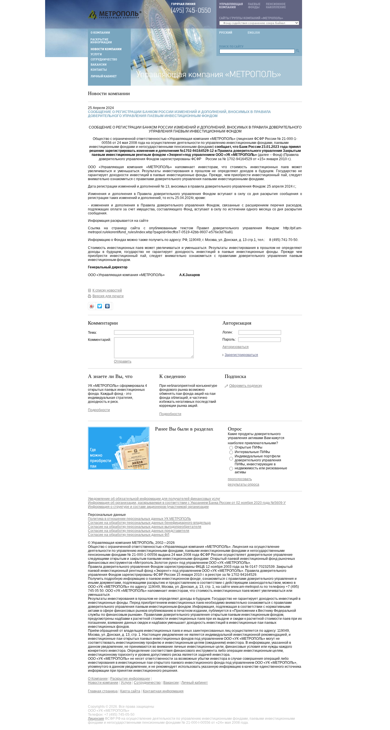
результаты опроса (243, 484)
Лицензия (96, 719)
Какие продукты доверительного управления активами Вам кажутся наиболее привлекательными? (256, 438)
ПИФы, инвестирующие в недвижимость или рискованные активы (261, 468)
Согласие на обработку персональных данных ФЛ (128, 535)
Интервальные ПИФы (252, 452)
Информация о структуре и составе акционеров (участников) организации (148, 507)
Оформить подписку (245, 386)
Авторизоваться (235, 347)
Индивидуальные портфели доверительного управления (258, 458)
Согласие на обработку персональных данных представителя (138, 531)
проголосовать (240, 479)
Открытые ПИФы (248, 447)
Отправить (122, 361)
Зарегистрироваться (241, 355)
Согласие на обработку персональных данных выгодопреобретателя (144, 527)
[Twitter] (100, 306)
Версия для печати (108, 296)
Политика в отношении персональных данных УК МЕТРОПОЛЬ (139, 519)
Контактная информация (163, 691)
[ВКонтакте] (107, 306)
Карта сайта (130, 691)
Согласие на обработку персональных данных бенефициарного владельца (149, 523)
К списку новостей (107, 290)
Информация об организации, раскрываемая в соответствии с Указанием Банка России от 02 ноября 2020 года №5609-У (187, 503)
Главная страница (103, 691)
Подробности (99, 410)
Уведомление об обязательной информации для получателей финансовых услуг (154, 499)
